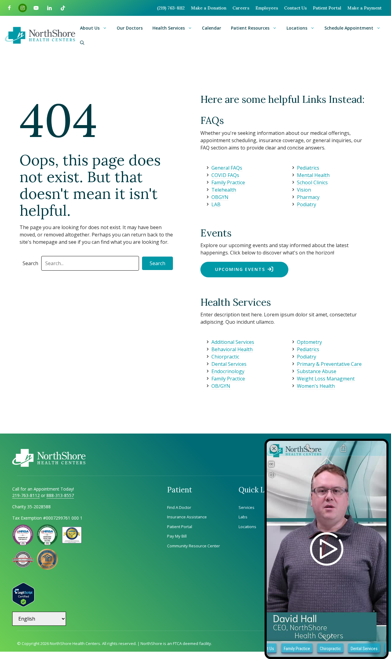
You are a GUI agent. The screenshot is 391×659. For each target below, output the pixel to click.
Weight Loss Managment (326, 378)
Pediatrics (308, 167)
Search (30, 263)
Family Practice (228, 182)
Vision (304, 189)
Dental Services (229, 364)
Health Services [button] (168, 28)
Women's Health (316, 386)
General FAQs (226, 167)
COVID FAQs (225, 175)
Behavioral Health (232, 349)
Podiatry (306, 204)
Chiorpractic (225, 356)
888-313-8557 (60, 495)
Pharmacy (308, 197)
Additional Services (232, 342)
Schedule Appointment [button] (348, 28)
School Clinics (312, 182)
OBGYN (219, 197)
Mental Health (313, 175)
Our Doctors (130, 28)
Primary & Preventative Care (329, 364)
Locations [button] (297, 28)
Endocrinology (227, 371)
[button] (82, 42)
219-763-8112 (26, 495)
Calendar (211, 28)
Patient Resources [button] (250, 28)
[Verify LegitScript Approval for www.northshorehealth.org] (23, 605)
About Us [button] (90, 28)
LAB (216, 204)
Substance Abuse (316, 371)
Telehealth (223, 189)
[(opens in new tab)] (23, 566)
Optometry (309, 342)
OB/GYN (220, 386)
